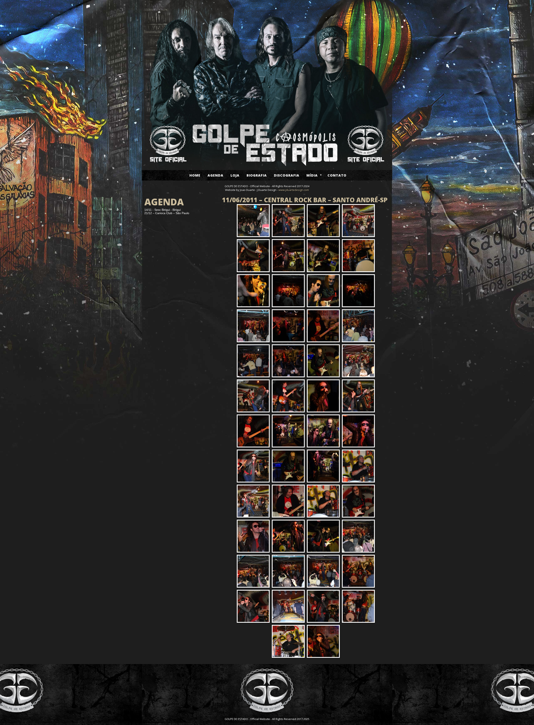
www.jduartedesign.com (293, 190)
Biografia (257, 175)
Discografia (286, 175)
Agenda (215, 175)
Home (194, 175)
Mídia (312, 175)
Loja (234, 175)
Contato (336, 175)
